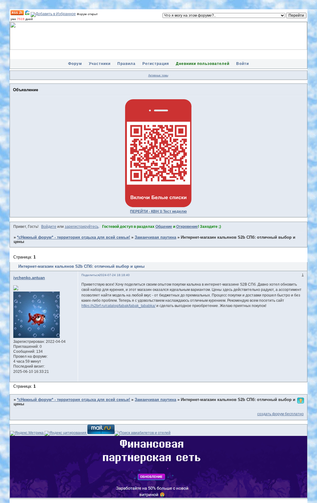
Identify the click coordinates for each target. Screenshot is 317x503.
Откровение (187, 226)
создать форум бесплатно (280, 414)
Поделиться (90, 275)
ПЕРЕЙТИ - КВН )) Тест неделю (158, 211)
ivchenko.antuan (29, 278)
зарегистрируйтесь (81, 226)
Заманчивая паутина (155, 237)
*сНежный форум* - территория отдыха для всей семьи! (73, 237)
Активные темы (158, 75)
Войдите (48, 226)
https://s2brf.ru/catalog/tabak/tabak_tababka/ (118, 306)
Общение (163, 226)
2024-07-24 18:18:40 (114, 275)
